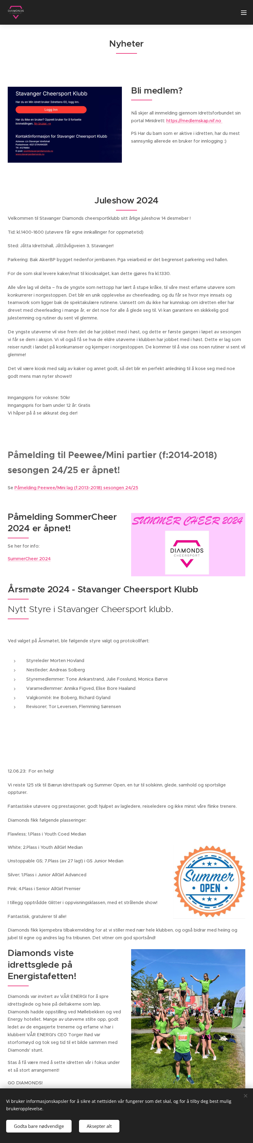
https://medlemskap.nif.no (194, 120)
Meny (244, 12)
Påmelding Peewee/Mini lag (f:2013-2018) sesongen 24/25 (76, 487)
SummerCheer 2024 (29, 558)
